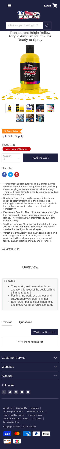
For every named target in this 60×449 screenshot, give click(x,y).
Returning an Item (35, 411)
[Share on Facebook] (4, 174)
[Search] (47, 25)
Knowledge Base (11, 422)
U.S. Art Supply (14, 136)
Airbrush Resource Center (15, 418)
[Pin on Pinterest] (16, 174)
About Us (7, 408)
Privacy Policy (35, 415)
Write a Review (45, 332)
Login (47, 5)
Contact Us (21, 408)
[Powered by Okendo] (10, 333)
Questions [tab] (25, 322)
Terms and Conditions (13, 415)
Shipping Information (13, 411)
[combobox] (24, 25)
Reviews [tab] (7, 322)
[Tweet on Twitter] (10, 174)
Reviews (34, 408)
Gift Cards (37, 418)
